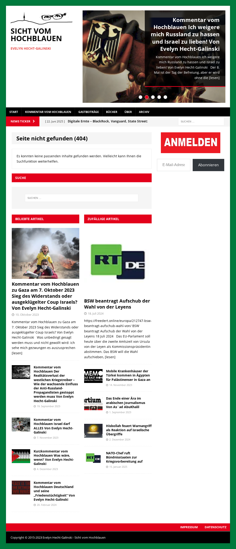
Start (13, 112)
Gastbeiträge (88, 112)
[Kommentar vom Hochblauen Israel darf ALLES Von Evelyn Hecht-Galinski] (21, 429)
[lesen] (214, 78)
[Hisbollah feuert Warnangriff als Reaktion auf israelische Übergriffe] (93, 435)
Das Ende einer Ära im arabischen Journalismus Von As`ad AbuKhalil (125, 402)
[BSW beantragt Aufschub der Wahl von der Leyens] (118, 293)
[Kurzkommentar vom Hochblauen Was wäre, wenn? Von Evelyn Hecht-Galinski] (21, 460)
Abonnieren (208, 164)
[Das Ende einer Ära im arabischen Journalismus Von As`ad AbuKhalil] (93, 407)
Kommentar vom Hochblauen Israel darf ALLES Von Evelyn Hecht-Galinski (53, 425)
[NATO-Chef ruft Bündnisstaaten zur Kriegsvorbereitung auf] (93, 462)
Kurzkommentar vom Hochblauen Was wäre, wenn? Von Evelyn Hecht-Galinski (54, 457)
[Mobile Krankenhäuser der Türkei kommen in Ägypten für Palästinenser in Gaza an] (93, 380)
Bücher (111, 112)
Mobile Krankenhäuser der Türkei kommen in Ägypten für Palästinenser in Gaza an (128, 375)
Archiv (144, 112)
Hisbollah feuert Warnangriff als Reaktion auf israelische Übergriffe (129, 430)
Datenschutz (216, 527)
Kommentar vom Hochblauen (48, 112)
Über (128, 112)
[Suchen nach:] (201, 121)
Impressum (189, 527)
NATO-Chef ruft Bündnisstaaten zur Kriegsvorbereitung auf (124, 457)
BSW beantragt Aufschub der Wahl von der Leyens (117, 304)
